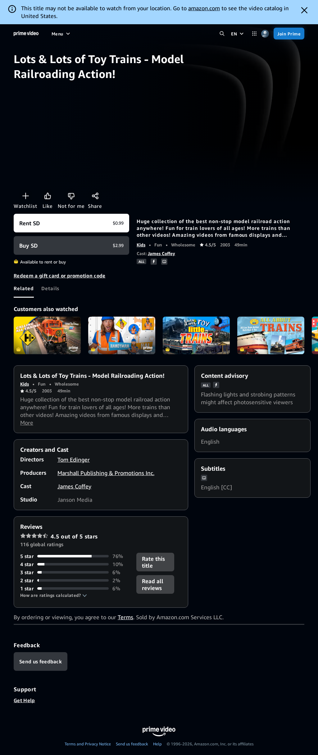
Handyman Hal (121, 336)
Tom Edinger (73, 459)
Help (157, 743)
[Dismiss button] (304, 10)
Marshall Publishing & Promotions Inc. (105, 472)
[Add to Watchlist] (25, 196)
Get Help (24, 700)
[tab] (24, 288)
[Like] (47, 196)
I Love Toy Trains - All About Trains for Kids (270, 336)
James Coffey (161, 253)
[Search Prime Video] (221, 34)
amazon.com (204, 8)
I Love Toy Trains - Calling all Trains (47, 336)
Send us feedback (132, 743)
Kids (141, 244)
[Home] (26, 33)
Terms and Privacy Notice (88, 743)
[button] (53, 595)
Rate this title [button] (153, 562)
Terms (125, 617)
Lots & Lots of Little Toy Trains (196, 336)
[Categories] (254, 34)
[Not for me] (71, 196)
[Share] (95, 196)
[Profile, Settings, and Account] (265, 34)
